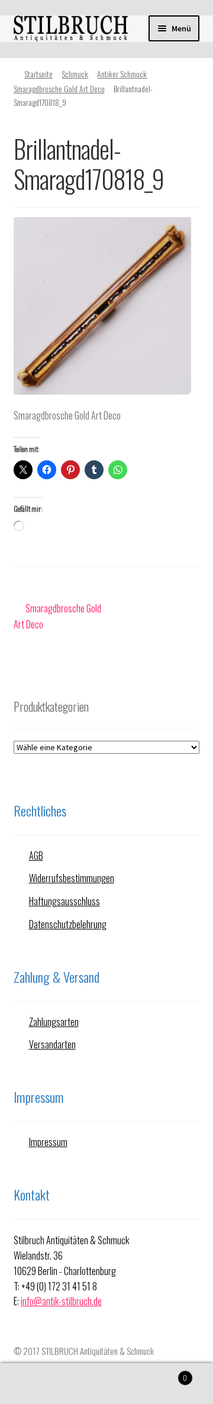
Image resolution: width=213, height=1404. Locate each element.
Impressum (48, 1142)
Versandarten (52, 1044)
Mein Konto (35, 1384)
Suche (106, 1384)
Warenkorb (164, 1373)
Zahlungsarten (54, 1022)
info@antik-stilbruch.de (61, 1301)
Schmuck (75, 73)
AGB (36, 855)
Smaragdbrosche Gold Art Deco (59, 88)
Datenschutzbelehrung (67, 924)
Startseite (38, 73)
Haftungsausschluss (64, 901)
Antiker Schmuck (122, 73)
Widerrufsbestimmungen (71, 878)
